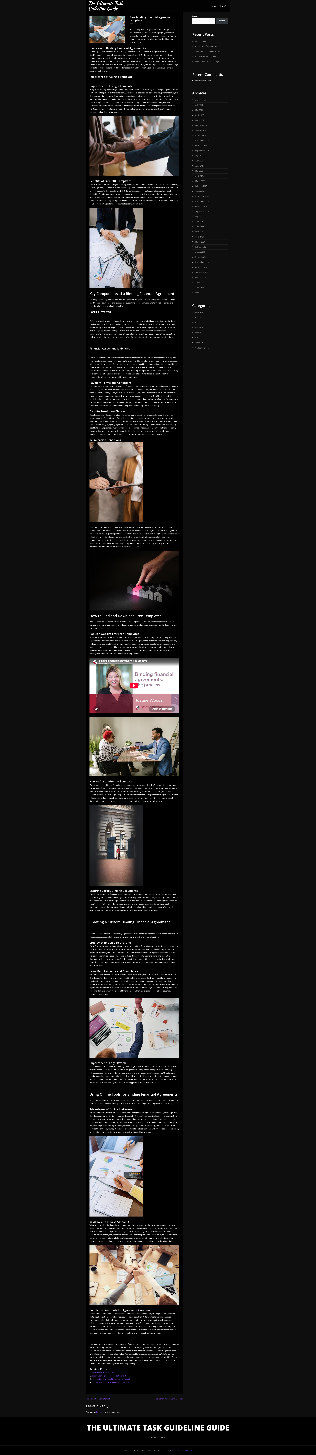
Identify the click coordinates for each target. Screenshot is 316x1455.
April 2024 (199, 237)
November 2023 (202, 262)
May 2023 (199, 292)
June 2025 (199, 166)
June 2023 (199, 287)
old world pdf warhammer (206, 46)
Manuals (198, 332)
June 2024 (199, 226)
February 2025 (201, 186)
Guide (197, 322)
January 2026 (200, 130)
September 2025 (202, 150)
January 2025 (200, 191)
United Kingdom (202, 348)
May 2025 (199, 171)
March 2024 (200, 242)
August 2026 (200, 100)
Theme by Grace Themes (181, 1450)
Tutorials (199, 342)
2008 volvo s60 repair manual (207, 51)
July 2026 (199, 105)
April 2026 (199, 115)
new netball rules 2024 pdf (103, 1372)
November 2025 (202, 140)
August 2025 (200, 155)
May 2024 (199, 231)
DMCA (223, 6)
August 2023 (200, 277)
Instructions (200, 327)
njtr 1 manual (200, 41)
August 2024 (200, 216)
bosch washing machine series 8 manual (109, 1376)
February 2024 (201, 247)
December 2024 (201, 196)
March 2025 (200, 181)
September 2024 (202, 211)
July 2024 (199, 221)
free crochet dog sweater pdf (98, 1399)
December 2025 (201, 135)
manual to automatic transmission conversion (111, 1382)
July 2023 (199, 282)
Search (195, 16)
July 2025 (199, 160)
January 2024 (200, 252)
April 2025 (199, 176)
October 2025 (201, 145)
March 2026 (200, 120)
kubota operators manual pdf (207, 61)
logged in (100, 1412)
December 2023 (201, 257)
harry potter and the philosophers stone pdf (111, 1379)
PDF (197, 337)
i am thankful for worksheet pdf (169, 1399)
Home (213, 6)
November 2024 (202, 201)
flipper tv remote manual (205, 56)
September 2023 (202, 272)
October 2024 (201, 206)
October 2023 (201, 267)
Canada (198, 317)
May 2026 (199, 110)
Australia (199, 312)
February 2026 (201, 125)
